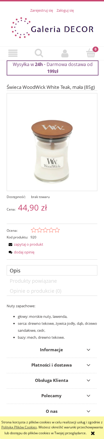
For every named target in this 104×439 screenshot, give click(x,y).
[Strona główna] (52, 26)
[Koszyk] (91, 53)
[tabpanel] (52, 322)
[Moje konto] (65, 53)
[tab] (52, 270)
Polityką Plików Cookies (19, 427)
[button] (13, 53)
